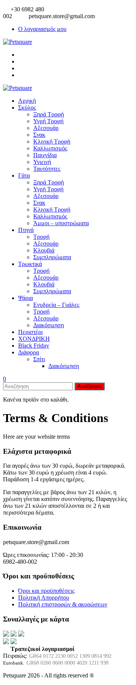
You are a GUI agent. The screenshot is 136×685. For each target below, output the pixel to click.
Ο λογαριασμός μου (42, 29)
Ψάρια (25, 298)
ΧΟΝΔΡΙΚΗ (34, 339)
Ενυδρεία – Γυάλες (56, 305)
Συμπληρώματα (52, 257)
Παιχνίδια (45, 155)
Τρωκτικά (30, 264)
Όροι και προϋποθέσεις (46, 591)
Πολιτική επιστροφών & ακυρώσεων (62, 604)
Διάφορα (28, 352)
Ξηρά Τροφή (48, 114)
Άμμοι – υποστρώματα (61, 223)
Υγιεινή (42, 162)
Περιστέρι (30, 332)
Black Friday (33, 345)
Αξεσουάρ (46, 128)
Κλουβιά (43, 250)
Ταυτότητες (46, 168)
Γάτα (24, 175)
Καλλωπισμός (50, 148)
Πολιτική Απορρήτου (43, 597)
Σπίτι (39, 359)
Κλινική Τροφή (51, 141)
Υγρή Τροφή (48, 121)
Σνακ (39, 134)
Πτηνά (26, 230)
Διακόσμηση (48, 325)
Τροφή (41, 236)
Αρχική (27, 100)
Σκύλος (27, 107)
